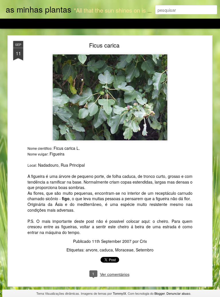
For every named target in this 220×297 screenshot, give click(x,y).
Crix (143, 241)
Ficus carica (104, 45)
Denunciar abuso (178, 293)
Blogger (159, 293)
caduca (106, 250)
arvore (91, 250)
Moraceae (124, 250)
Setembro (145, 250)
